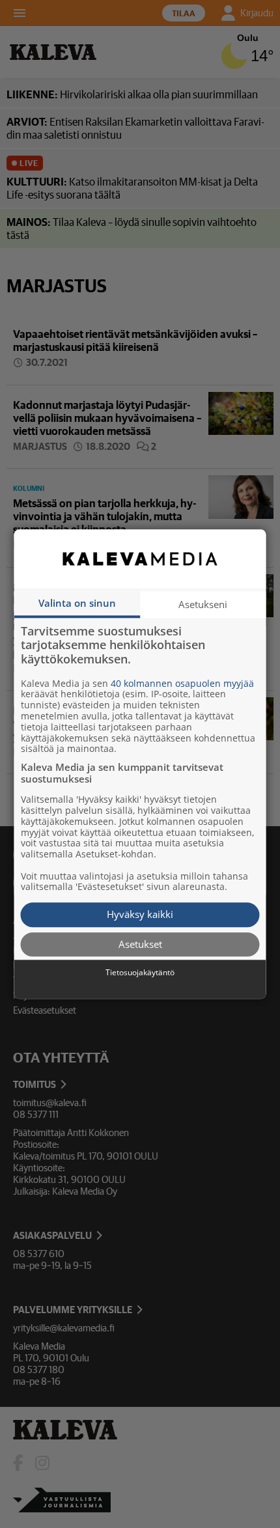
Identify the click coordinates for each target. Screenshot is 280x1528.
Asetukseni (202, 604)
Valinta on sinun (77, 602)
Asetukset (140, 944)
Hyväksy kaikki (140, 914)
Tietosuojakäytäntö (140, 973)
